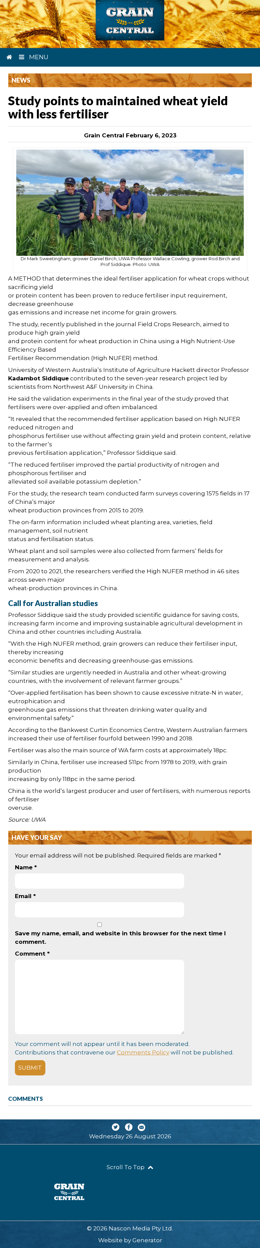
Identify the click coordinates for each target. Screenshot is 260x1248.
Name (26, 867)
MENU (37, 57)
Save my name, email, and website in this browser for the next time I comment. (120, 937)
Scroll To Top (126, 1167)
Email (25, 896)
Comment (32, 953)
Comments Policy (143, 1052)
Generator (147, 1240)
